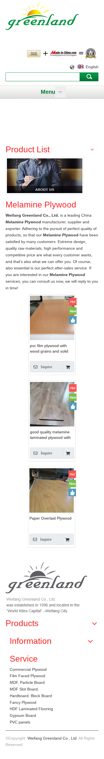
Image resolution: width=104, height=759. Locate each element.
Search (89, 76)
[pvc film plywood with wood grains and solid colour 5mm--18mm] (52, 325)
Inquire (46, 367)
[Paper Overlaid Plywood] (51, 497)
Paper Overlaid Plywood (50, 518)
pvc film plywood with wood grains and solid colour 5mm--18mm (49, 348)
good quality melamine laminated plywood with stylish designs (50, 435)
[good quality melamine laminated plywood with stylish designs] (52, 411)
